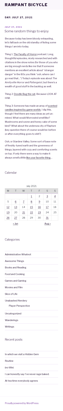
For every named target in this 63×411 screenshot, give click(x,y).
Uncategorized (13, 313)
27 (15, 217)
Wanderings (11, 320)
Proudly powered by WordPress (22, 403)
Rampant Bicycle (26, 4)
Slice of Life (11, 294)
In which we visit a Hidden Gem (22, 354)
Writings (9, 326)
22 (31, 212)
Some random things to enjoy (27, 31)
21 (23, 212)
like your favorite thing (38, 157)
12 (8, 207)
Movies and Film (14, 287)
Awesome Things (14, 261)
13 (15, 207)
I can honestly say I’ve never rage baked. (27, 374)
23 (39, 212)
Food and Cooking (15, 274)
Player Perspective (19, 305)
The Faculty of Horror (25, 54)
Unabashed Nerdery (16, 300)
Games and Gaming (15, 280)
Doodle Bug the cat (24, 94)
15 (31, 207)
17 (47, 207)
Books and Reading (15, 267)
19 (8, 212)
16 (39, 207)
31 (47, 217)
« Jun (15, 223)
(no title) (9, 367)
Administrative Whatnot (18, 254)
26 (8, 217)
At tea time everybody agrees (21, 380)
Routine (9, 360)
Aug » (47, 223)
